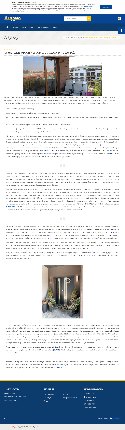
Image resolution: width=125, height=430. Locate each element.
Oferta (24, 27)
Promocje (15, 27)
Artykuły (32, 27)
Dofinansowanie (43, 27)
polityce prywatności (89, 6)
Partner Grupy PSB (103, 418)
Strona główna (70, 37)
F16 (30, 427)
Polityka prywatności (70, 398)
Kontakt (54, 27)
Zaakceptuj (106, 7)
